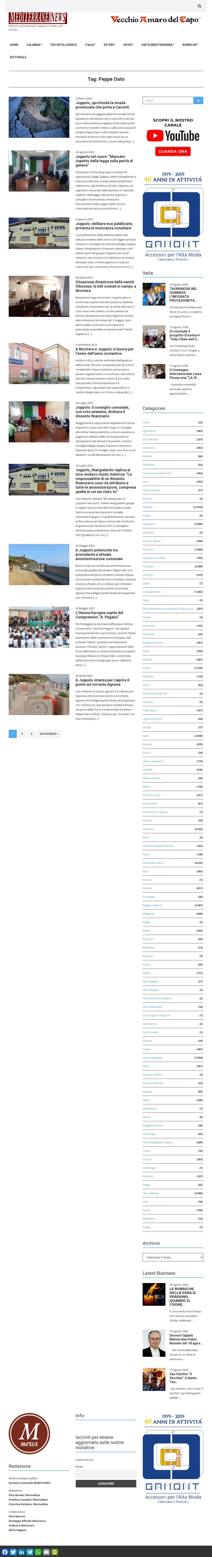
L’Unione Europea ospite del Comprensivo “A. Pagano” (99, 615)
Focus (146, 685)
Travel (146, 1151)
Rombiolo (149, 947)
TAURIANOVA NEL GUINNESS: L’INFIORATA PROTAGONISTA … (184, 294)
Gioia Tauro (149, 710)
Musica (147, 820)
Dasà (146, 600)
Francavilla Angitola (154, 693)
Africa (146, 422)
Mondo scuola (151, 795)
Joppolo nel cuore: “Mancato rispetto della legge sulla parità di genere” (104, 160)
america (147, 456)
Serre (146, 1066)
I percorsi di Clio (152, 719)
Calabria (33, 44)
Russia (147, 964)
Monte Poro (150, 803)
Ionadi (147, 727)
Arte (145, 481)
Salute (146, 973)
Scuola (147, 1049)
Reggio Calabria (152, 905)
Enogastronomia (153, 642)
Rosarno (148, 956)
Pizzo (146, 871)
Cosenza (148, 549)
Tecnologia (149, 1134)
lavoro (147, 753)
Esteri (109, 44)
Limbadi (148, 769)
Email (79, 1467)
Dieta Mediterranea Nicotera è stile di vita (168, 609)
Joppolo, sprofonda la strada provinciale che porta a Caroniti (102, 105)
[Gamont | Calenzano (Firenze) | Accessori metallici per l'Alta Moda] (173, 216)
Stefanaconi (150, 1108)
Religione (148, 913)
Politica (147, 888)
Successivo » (49, 733)
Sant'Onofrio (150, 1032)
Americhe (148, 465)
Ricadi (146, 922)
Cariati (147, 515)
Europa (147, 659)
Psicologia (149, 897)
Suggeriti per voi (153, 1125)
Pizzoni (147, 880)
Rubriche (189, 44)
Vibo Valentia (151, 1193)
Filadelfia (148, 676)
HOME (14, 44)
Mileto (147, 786)
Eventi (146, 668)
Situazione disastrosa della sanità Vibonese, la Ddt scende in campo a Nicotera (106, 286)
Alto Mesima (150, 439)
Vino (145, 1201)
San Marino (150, 1024)
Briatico (147, 498)
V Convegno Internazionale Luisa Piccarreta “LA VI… (185, 374)
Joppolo (147, 744)
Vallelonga (149, 1168)
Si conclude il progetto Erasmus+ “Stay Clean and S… (185, 335)
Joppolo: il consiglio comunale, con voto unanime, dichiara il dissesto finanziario (102, 411)
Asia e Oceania (151, 490)
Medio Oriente (151, 778)
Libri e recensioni (153, 761)
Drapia (147, 617)
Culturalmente (151, 592)
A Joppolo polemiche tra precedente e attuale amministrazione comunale (99, 554)
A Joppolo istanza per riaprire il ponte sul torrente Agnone (102, 682)
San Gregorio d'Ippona (156, 1015)
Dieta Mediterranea (157, 44)
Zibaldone (149, 1218)
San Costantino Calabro (157, 998)
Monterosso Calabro (155, 812)
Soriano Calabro (152, 1074)
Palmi (146, 837)
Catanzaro (149, 524)
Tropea (147, 1159)
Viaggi (146, 1185)
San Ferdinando (152, 1007)
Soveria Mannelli (153, 1083)
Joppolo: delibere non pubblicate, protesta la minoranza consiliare (104, 225)
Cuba (146, 583)
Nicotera (148, 829)
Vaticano (148, 1176)
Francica (148, 702)
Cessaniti (148, 532)
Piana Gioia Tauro (153, 863)
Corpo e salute (151, 541)
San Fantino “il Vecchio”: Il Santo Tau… (183, 1378)
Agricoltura (149, 431)
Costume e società (154, 558)
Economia (149, 625)
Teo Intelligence (63, 44)
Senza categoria (152, 1057)
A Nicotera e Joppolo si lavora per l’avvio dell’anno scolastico (105, 351)
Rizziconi (148, 939)
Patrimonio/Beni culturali (158, 846)
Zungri (147, 1227)
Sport (128, 44)
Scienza (147, 1041)
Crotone (148, 575)
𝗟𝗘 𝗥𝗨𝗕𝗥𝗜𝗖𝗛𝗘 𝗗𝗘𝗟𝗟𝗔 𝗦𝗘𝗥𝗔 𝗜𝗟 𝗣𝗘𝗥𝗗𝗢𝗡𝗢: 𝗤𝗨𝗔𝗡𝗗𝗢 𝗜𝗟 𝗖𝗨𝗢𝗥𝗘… (183, 1297)
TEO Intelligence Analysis (158, 1142)
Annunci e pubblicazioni (157, 473)
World (146, 1210)
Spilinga (147, 1091)
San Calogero (151, 981)
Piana (146, 854)
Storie (146, 1117)
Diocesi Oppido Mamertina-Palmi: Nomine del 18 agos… (186, 1339)
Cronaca (148, 566)
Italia (89, 44)
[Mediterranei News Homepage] (29, 1433)
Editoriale (18, 57)
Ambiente (149, 448)
